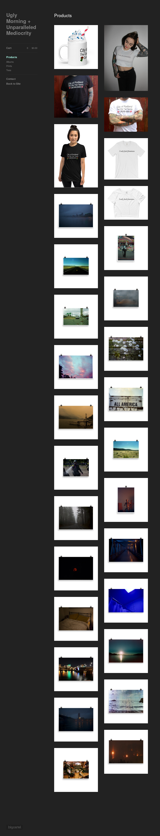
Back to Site (13, 83)
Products (11, 57)
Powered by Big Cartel (14, 827)
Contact (11, 79)
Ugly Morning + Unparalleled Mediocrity (21, 24)
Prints (9, 66)
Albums (10, 61)
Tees (8, 70)
